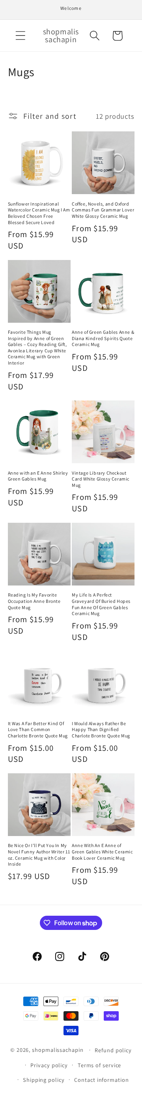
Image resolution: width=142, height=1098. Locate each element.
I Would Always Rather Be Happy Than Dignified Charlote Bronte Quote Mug (101, 729)
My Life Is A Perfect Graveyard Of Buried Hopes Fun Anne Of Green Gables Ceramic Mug (101, 604)
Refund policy (113, 1050)
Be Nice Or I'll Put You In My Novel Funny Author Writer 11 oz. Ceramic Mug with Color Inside (39, 854)
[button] (20, 35)
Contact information (101, 1079)
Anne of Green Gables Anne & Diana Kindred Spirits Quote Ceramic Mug (103, 338)
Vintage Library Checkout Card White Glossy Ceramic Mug (100, 479)
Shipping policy (44, 1079)
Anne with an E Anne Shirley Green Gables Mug (38, 476)
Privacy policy (49, 1065)
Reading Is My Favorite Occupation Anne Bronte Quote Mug (34, 601)
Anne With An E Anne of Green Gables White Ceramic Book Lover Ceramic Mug (102, 851)
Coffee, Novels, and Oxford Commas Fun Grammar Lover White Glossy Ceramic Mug (103, 210)
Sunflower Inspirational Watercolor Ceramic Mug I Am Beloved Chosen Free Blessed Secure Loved (39, 213)
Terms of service (99, 1065)
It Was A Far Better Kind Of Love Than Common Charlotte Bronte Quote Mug (38, 729)
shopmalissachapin (57, 1049)
